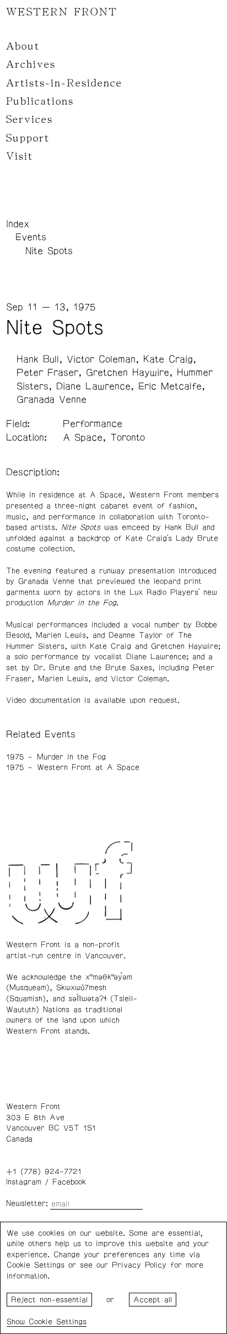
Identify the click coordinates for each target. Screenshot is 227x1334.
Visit (19, 156)
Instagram (23, 1182)
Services (29, 119)
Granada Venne (52, 400)
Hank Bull (38, 359)
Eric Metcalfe (170, 386)
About (23, 46)
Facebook (69, 1182)
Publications (40, 101)
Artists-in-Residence (64, 83)
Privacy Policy (139, 1265)
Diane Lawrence (93, 386)
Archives (31, 64)
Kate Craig (168, 359)
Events (30, 237)
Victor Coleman (101, 359)
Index (17, 224)
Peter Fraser (47, 373)
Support (28, 138)
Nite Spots (49, 251)
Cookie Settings (58, 1322)
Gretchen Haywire (127, 373)
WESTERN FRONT (61, 12)
